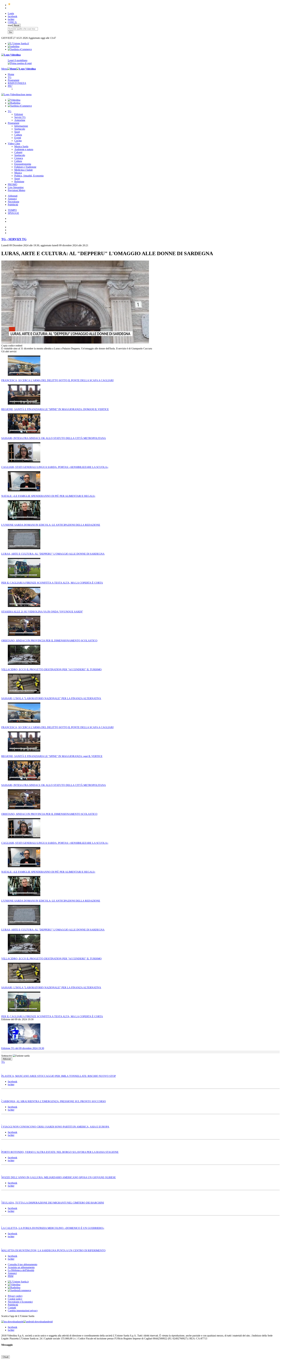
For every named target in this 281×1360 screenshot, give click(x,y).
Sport (17, 131)
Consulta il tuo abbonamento (22, 1264)
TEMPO (12, 210)
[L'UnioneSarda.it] (18, 1281)
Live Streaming (16, 187)
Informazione (21, 126)
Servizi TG (20, 117)
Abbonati (12, 195)
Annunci (12, 198)
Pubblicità (13, 204)
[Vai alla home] (11, 68)
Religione (19, 181)
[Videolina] (11, 54)
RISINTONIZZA (17, 83)
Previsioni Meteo (16, 190)
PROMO (12, 184)
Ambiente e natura (23, 149)
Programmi (13, 80)
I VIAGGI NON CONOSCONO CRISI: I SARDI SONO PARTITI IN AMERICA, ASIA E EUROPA (55, 1126)
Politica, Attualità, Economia (29, 175)
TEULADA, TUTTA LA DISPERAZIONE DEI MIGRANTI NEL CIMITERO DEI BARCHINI (52, 1202)
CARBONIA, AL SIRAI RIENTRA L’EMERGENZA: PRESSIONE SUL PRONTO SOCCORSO (53, 1101)
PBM (10, 1276)
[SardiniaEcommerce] (19, 1290)
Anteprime (19, 120)
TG (9, 77)
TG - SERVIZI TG (14, 239)
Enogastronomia (22, 164)
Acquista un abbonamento (21, 1267)
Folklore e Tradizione (25, 167)
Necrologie (13, 201)
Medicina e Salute (23, 169)
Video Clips (14, 143)
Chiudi (5, 1357)
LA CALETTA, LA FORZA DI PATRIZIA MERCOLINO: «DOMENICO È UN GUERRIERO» (52, 1228)
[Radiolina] (13, 46)
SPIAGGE (13, 213)
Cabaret (18, 152)
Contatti (12, 1307)
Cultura (18, 134)
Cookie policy (15, 1298)
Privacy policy (15, 1296)
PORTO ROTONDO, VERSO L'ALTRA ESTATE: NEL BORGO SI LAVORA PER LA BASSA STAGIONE (60, 1152)
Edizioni (18, 114)
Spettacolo (19, 129)
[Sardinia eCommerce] (20, 49)
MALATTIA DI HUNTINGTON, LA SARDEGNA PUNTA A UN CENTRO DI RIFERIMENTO (53, 1250)
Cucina (18, 140)
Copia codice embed (11, 345)
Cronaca (18, 158)
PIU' (10, 86)
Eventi (17, 137)
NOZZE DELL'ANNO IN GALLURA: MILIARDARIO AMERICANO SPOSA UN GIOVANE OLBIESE (58, 1177)
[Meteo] (9, 5)
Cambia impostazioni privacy (23, 1310)
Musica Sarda (21, 146)
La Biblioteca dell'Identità (21, 1270)
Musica (18, 172)
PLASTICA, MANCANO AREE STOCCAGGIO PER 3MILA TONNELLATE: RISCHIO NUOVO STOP (58, 1076)
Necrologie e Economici (20, 1301)
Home (11, 74)
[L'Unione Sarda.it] (18, 43)
